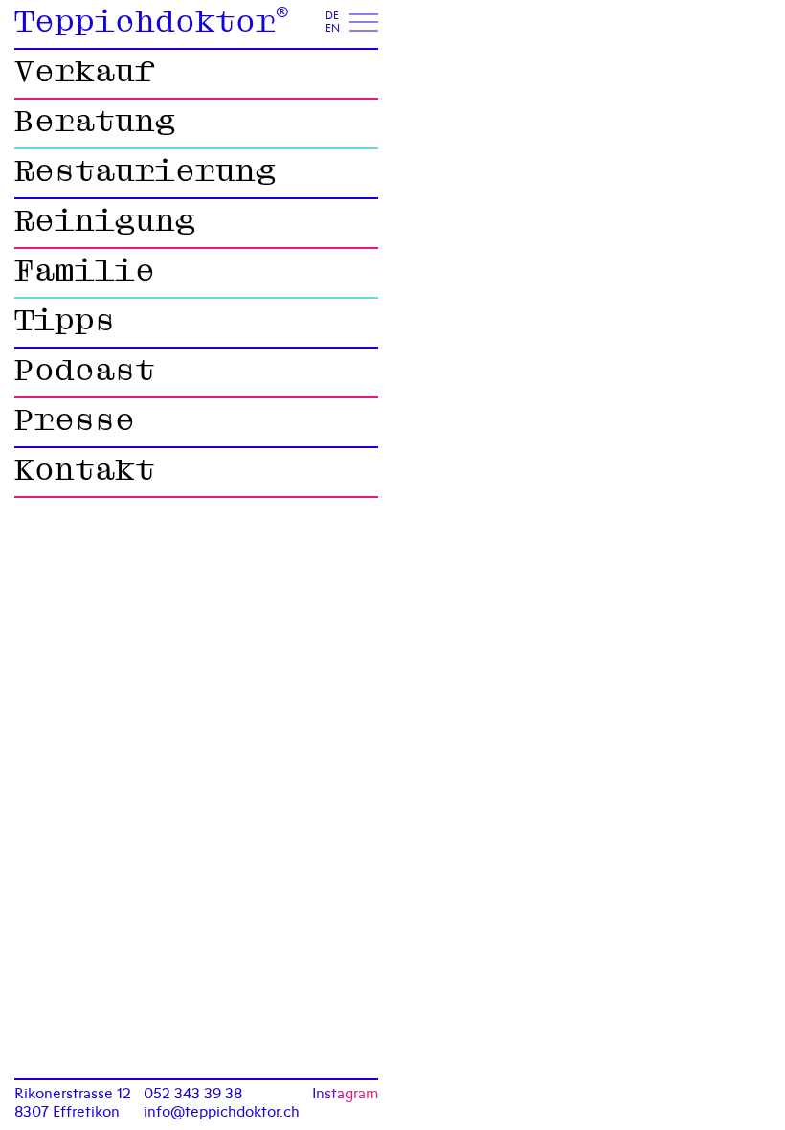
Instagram (345, 1093)
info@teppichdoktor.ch (222, 1111)
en (332, 28)
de (332, 16)
